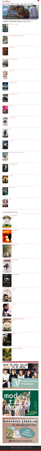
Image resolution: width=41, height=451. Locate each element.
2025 (13, 350)
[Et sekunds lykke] (6, 230)
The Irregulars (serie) (13, 82)
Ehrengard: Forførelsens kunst (18, 318)
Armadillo (14, 289)
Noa (9, 129)
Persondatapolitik (29, 447)
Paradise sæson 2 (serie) (13, 24)
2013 (13, 261)
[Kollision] (6, 304)
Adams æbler (14, 215)
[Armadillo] (6, 289)
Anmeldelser (5, 4)
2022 (13, 276)
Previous (3, 11)
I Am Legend (11, 175)
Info (25, 3)
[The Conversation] (6, 274)
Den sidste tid (11, 105)
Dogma (10, 199)
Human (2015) (14, 333)
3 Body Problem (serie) (13, 59)
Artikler (17, 3)
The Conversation (15, 274)
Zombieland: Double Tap (13, 94)
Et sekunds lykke (15, 230)
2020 (13, 232)
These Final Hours (12, 117)
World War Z (11, 140)
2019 (13, 306)
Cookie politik (24, 447)
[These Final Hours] (6, 259)
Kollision (13, 304)
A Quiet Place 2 (12, 47)
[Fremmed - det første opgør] (6, 348)
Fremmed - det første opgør (17, 348)
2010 (13, 291)
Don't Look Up (11, 70)
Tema (22, 3)
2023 (13, 320)
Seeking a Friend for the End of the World (17, 152)
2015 (13, 335)
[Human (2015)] (6, 333)
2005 (13, 217)
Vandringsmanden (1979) (13, 164)
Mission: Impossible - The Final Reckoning (16, 35)
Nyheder (12, 3)
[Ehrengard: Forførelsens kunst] (6, 318)
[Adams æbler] (6, 215)
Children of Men (12, 187)
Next (37, 11)
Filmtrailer (30, 3)
